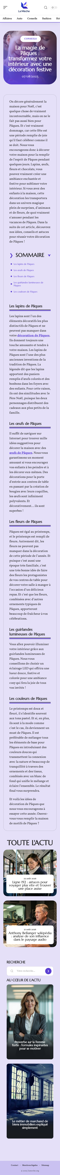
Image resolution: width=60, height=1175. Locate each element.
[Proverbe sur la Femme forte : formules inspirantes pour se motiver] (30, 1021)
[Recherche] (45, 7)
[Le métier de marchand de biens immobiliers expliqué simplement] (30, 1101)
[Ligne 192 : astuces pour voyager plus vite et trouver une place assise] (30, 873)
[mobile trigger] (6, 7)
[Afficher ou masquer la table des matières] (47, 256)
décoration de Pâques (33, 335)
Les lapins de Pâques (24, 263)
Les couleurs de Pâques (25, 291)
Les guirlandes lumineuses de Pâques (28, 284)
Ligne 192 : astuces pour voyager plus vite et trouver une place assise (30, 885)
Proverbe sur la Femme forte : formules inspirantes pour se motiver (30, 1045)
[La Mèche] (24, 7)
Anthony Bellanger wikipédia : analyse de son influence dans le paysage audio (30, 936)
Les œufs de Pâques (24, 270)
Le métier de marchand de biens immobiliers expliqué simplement (30, 1124)
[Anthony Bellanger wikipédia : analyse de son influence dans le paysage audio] (30, 924)
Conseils (30, 38)
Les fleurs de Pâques (24, 276)
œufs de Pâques (20, 453)
